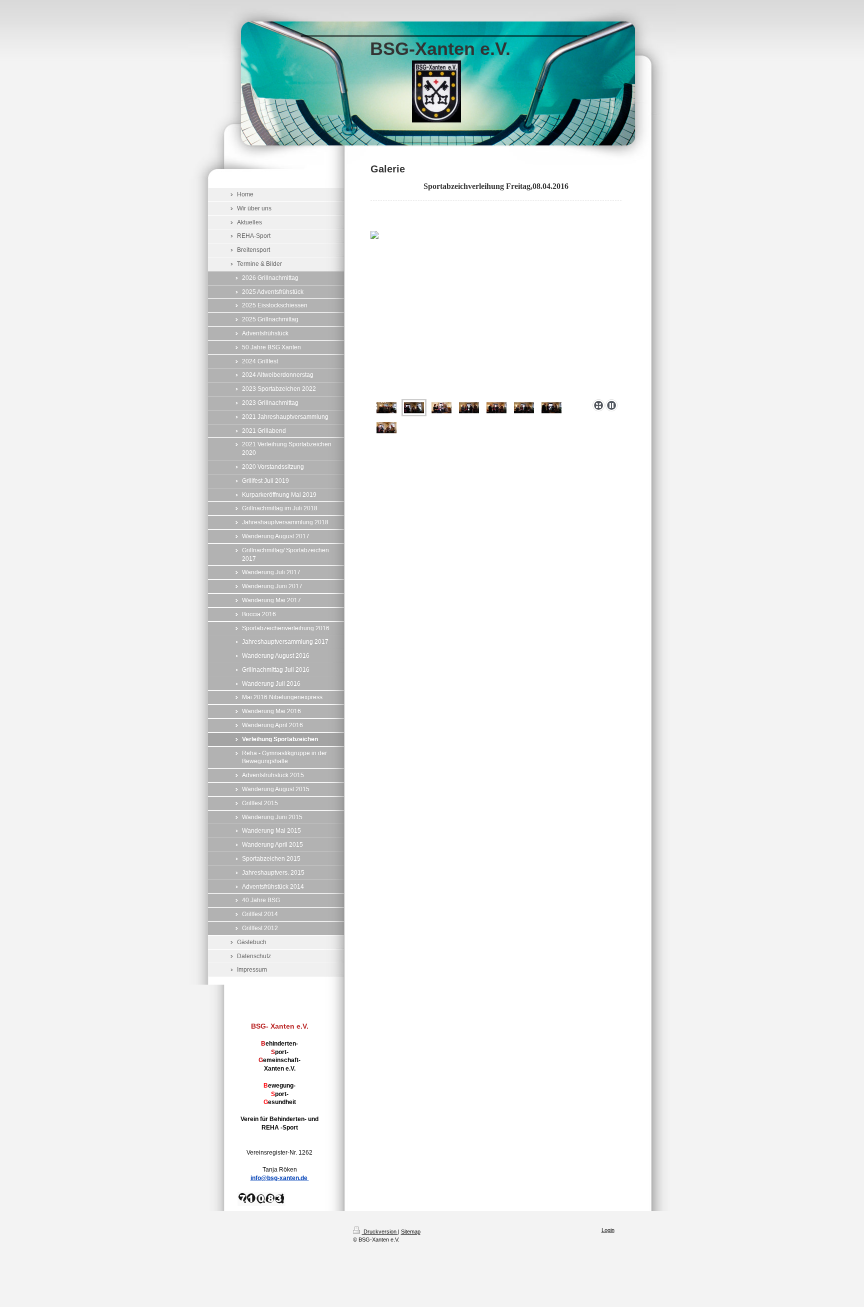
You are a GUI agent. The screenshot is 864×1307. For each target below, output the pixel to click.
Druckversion (380, 1232)
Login (608, 1230)
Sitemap (410, 1232)
